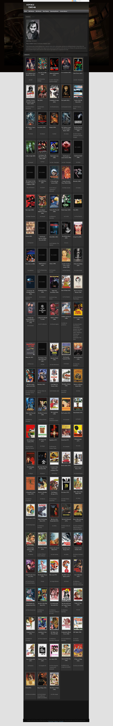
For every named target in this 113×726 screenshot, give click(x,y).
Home (25, 11)
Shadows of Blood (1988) (54, 318)
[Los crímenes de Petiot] (42, 539)
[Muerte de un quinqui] (42, 483)
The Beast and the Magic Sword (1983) (30, 385)
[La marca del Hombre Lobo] (66, 623)
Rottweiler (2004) (77, 181)
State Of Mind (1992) (65, 290)
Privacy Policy (50, 721)
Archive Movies (63, 11)
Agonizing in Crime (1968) (42, 633)
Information (28, 16)
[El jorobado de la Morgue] (66, 539)
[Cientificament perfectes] (42, 282)
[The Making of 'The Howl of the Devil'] (42, 349)
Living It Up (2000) (77, 237)
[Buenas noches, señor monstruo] (54, 376)
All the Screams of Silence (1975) (78, 467)
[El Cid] (30, 679)
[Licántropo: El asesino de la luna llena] (30, 282)
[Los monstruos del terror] (30, 623)
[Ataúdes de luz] (30, 147)
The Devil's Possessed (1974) (66, 520)
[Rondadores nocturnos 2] (42, 255)
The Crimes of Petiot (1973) (42, 548)
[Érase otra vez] (30, 255)
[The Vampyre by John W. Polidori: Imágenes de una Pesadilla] (30, 172)
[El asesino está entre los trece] (66, 566)
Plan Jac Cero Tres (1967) (42, 660)
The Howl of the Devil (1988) (78, 318)
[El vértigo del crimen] (78, 594)
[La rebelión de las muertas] (78, 539)
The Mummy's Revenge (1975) (54, 493)
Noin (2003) (75, 210)
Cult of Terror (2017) (77, 73)
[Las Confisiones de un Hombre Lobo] (30, 65)
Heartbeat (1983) (41, 384)
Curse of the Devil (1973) (78, 575)
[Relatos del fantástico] (54, 65)
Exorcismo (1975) (65, 492)
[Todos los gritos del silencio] (78, 458)
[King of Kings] (42, 679)
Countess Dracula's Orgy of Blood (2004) (66, 182)
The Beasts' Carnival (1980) (42, 413)
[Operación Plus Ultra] (66, 650)
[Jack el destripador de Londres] (30, 595)
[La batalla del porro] (66, 375)
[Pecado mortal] (66, 431)
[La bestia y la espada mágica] (30, 376)
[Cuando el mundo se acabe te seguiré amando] (66, 255)
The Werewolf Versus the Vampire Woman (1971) (66, 605)
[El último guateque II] (66, 308)
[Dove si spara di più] (30, 650)
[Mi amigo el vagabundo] (66, 348)
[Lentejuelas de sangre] (54, 91)
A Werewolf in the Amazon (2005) (54, 182)
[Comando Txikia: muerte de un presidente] (54, 458)
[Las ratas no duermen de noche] (54, 539)
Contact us (56, 721)
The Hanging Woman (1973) (42, 575)
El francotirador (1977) (78, 440)
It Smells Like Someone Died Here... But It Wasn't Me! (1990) (30, 320)
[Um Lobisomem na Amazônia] (54, 172)
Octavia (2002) (29, 236)
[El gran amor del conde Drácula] (30, 566)
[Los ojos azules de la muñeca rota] (54, 510)
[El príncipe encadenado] (54, 679)
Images (33, 16)
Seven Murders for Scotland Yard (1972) (30, 604)
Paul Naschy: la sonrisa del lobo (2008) (66, 156)
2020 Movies (31, 11)
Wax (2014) (40, 100)
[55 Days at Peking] (78, 650)
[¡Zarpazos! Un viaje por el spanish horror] (30, 91)
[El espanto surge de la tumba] (78, 510)
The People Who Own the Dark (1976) (42, 467)
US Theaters (61, 721)
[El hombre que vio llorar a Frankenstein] (78, 119)
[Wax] (42, 91)
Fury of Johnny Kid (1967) (30, 660)
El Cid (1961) (28, 687)
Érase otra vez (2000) (30, 264)
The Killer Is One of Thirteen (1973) (66, 575)
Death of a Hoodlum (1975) (42, 493)
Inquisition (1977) (53, 440)
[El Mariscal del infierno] (66, 510)
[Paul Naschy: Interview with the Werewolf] (42, 228)
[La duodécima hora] (42, 172)
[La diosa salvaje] (78, 483)
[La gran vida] (78, 228)
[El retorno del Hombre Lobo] (30, 404)
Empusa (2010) (52, 127)
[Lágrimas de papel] (78, 147)
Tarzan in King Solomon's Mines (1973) (30, 549)
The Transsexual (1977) (42, 440)
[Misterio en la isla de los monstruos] (78, 376)
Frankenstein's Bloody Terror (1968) (66, 633)
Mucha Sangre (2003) (66, 210)
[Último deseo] (42, 458)
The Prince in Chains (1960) (54, 688)
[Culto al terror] (78, 65)
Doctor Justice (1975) (66, 465)
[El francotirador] (78, 430)
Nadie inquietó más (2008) (54, 156)
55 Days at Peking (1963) (78, 660)
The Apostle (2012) (65, 100)
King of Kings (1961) (42, 687)
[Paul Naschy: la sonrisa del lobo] (66, 147)
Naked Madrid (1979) (77, 412)
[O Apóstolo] (66, 91)
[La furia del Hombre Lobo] (42, 595)
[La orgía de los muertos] (42, 566)
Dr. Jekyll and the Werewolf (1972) (54, 604)
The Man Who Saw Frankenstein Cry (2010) (78, 129)
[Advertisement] (56, 710)
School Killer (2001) (53, 237)
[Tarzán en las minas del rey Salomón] (30, 539)
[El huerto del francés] (30, 431)
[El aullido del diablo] (78, 309)
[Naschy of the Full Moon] (78, 91)
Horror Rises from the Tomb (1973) (78, 520)
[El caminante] (66, 404)
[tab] (28, 17)
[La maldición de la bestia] (42, 510)
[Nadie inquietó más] (54, 147)
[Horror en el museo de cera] (78, 282)
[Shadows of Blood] (54, 309)
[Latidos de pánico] (42, 376)
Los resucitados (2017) (66, 72)
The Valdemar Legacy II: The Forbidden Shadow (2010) (66, 129)
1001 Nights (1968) (77, 632)
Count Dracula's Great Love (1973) (30, 575)
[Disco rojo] (54, 566)
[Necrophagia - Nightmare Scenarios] (42, 201)
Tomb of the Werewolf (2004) (54, 210)
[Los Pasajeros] (30, 509)
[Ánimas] (54, 255)
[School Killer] (54, 228)
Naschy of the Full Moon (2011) (78, 101)
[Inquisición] (54, 431)
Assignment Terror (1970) (30, 633)
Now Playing (46, 11)
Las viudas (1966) (53, 659)
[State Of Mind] (66, 282)
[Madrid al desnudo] (78, 404)
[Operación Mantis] (54, 349)
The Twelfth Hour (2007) (42, 181)
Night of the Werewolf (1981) (30, 413)
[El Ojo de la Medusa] (78, 255)
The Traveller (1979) (65, 413)
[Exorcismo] (66, 483)
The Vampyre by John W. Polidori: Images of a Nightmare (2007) (30, 182)
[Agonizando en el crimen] (42, 623)
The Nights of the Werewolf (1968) (54, 633)
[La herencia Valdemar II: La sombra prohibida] (66, 119)
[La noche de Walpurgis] (66, 595)
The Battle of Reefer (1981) (66, 384)
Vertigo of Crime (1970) (78, 604)
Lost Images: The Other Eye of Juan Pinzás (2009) (42, 156)
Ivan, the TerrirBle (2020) (42, 73)
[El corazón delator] (66, 227)
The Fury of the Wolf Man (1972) (42, 604)
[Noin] (78, 201)
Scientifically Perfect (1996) (42, 291)
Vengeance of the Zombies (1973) (78, 548)
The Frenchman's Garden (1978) (30, 440)
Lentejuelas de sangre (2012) (54, 101)
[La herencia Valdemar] (30, 119)
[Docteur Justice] (66, 457)
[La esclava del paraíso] (78, 623)
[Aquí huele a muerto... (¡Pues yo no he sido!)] (30, 309)
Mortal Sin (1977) (65, 440)
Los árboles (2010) (42, 127)
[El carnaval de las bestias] (42, 404)
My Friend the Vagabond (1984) (66, 358)
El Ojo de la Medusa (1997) (78, 264)
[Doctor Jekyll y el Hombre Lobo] (54, 595)
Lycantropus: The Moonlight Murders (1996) (30, 292)
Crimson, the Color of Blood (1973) (54, 548)
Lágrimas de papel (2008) (78, 156)
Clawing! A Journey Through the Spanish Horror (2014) (30, 102)
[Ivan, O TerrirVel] (42, 64)
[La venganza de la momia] (54, 483)
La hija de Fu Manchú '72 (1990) (42, 318)
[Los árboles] (42, 119)
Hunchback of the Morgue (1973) (66, 548)
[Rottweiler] (78, 172)
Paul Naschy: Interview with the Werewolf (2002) (42, 238)
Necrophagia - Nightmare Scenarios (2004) (42, 211)
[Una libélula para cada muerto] (30, 483)
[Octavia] (30, 227)
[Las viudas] (54, 650)
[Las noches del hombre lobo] (54, 623)
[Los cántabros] (54, 403)
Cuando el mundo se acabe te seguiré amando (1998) (66, 265)
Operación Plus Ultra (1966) (66, 659)
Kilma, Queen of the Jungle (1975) (78, 492)
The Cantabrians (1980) (54, 413)
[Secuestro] (30, 458)
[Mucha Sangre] (66, 201)
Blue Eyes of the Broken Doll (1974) (54, 520)
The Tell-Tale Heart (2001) (66, 237)
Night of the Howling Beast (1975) (42, 520)
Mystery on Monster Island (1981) (78, 385)
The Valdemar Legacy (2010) (30, 128)
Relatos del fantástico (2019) (54, 74)
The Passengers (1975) (30, 518)
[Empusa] (54, 119)
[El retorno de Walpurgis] (78, 566)
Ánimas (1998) (52, 263)
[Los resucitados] (66, 64)
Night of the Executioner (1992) (54, 291)
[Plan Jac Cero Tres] (42, 650)
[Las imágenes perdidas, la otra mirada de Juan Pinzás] (42, 146)
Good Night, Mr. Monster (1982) (54, 385)
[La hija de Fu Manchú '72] (42, 309)
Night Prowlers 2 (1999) (42, 264)
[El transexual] (42, 431)
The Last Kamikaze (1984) (78, 358)
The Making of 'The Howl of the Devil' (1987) (42, 359)
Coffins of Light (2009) (30, 156)
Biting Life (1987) (29, 357)
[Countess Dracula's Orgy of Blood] (66, 172)
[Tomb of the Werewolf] (54, 201)
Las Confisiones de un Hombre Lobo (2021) (30, 74)
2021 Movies (38, 11)
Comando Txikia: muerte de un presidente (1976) (54, 468)
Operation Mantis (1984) (54, 358)
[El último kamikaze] (78, 349)
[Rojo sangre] (30, 201)
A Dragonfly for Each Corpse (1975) (30, 493)
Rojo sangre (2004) (30, 210)
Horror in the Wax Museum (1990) (78, 291)
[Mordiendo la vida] (30, 349)
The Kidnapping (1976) (30, 467)
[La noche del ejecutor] (54, 282)
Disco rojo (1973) (53, 574)
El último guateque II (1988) (66, 317)
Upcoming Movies (54, 11)
